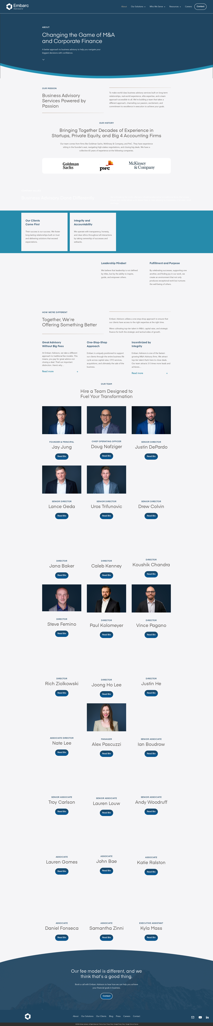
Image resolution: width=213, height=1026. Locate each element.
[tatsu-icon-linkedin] (207, 1017)
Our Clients (101, 1016)
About (124, 6)
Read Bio (61, 456)
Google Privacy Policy (119, 1024)
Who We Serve (156, 6)
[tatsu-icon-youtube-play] (201, 1017)
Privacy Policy (110, 1024)
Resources (174, 6)
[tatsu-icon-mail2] (193, 1017)
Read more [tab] (48, 371)
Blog (111, 1016)
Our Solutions (137, 6)
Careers (188, 6)
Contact (200, 7)
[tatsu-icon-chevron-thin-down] (43, 59)
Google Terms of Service (132, 1024)
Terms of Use (102, 1024)
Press (118, 1016)
